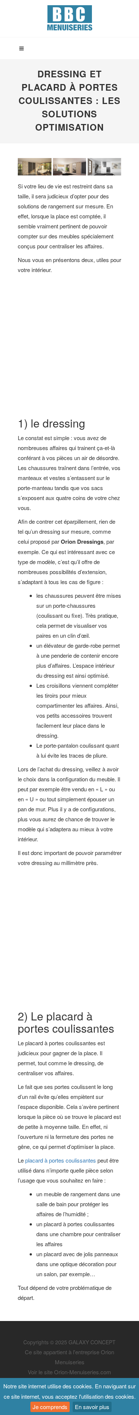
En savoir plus (92, 1407)
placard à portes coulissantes (60, 1160)
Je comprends (50, 1407)
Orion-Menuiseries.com (82, 1372)
